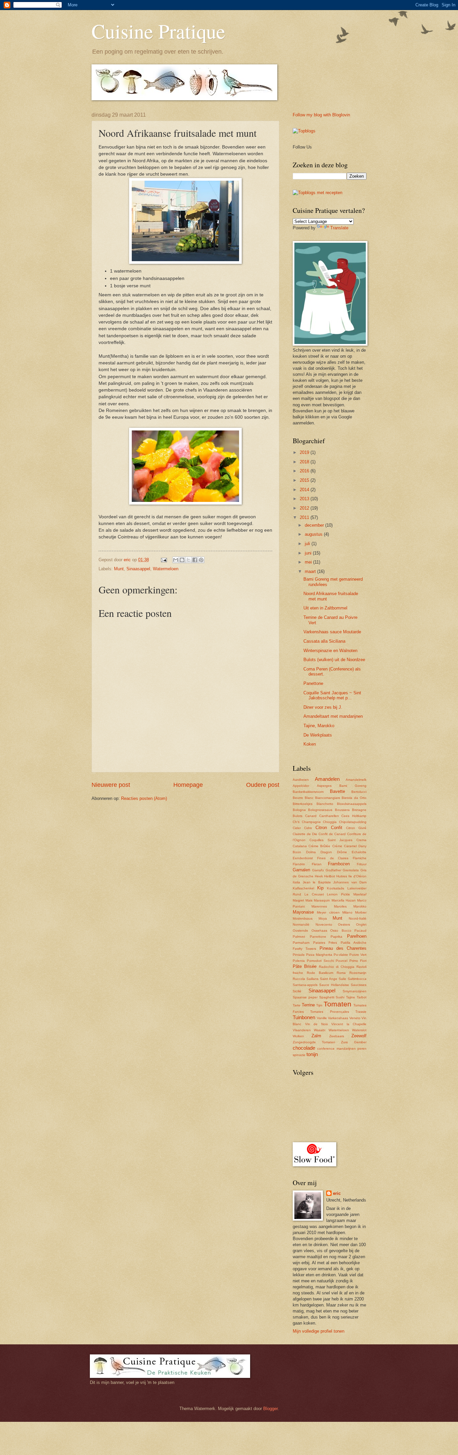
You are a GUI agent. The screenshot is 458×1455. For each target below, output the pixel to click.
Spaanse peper (305, 997)
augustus (314, 534)
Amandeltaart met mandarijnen (333, 716)
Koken (309, 744)
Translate (339, 227)
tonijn (312, 1054)
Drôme (342, 852)
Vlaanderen (302, 1030)
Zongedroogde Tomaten (314, 1042)
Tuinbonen (304, 1017)
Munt (119, 568)
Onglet (361, 924)
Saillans (312, 979)
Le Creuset (314, 894)
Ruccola (299, 979)
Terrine (308, 1004)
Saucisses (358, 985)
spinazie (299, 1055)
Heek (319, 876)
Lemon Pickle (338, 894)
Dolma (311, 852)
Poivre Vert (357, 954)
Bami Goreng (352, 786)
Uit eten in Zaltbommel (325, 607)
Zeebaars (336, 1036)
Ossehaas (319, 930)
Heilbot (329, 876)
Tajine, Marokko (318, 725)
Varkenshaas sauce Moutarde (332, 631)
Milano (347, 912)
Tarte (296, 1005)
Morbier (360, 912)
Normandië (301, 924)
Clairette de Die (305, 834)
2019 (305, 452)
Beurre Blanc (303, 798)
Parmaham (301, 942)
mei (309, 562)
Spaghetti (326, 997)
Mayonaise (303, 912)
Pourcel (341, 961)
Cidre (308, 828)
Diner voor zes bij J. (322, 707)
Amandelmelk (356, 779)
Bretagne (359, 810)
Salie (342, 979)
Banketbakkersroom (308, 792)
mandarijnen (346, 1048)
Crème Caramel (344, 846)
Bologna (299, 810)
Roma (341, 973)
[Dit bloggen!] (182, 560)
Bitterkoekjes (302, 804)
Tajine (350, 997)
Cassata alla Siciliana (324, 641)
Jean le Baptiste (317, 882)
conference (326, 1048)
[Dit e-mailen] (175, 560)
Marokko (359, 906)
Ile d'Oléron (357, 876)
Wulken (298, 1036)
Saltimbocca (357, 979)
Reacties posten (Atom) (144, 798)
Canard (311, 816)
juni (309, 553)
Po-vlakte (341, 954)
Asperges (324, 786)
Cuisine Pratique (158, 30)
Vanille (322, 1018)
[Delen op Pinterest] (201, 560)
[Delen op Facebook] (194, 560)
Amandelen (327, 779)
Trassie (360, 1011)
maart (311, 571)
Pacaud (360, 930)
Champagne (311, 822)
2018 (305, 461)
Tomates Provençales (329, 1011)
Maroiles (340, 906)
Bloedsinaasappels (351, 804)
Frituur (361, 864)
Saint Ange (328, 979)
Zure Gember (353, 1042)
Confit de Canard (332, 834)
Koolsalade (335, 888)
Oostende (300, 930)
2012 (305, 508)
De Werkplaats (317, 735)
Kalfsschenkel (303, 888)
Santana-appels (305, 985)
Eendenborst (303, 858)
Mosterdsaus (302, 918)
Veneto (354, 1018)
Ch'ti (296, 822)
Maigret (298, 900)
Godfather (333, 870)
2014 (305, 489)
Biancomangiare (327, 798)
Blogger (270, 1408)
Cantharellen (329, 816)
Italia (296, 882)
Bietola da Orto (354, 798)
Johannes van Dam (349, 882)
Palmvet (299, 936)
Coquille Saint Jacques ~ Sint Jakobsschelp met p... (332, 695)
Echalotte (359, 852)
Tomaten (337, 1004)
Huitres (341, 876)
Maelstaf (359, 894)
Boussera (342, 810)
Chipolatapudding (352, 822)
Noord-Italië (357, 918)
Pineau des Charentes (343, 948)
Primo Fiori (357, 961)
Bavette (337, 791)
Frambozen (339, 863)
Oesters (344, 924)
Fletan (317, 864)
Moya (323, 918)
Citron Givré (356, 828)
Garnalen (301, 869)
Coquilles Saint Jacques (331, 840)
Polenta (299, 961)
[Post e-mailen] (163, 559)
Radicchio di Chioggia (336, 967)
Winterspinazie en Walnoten (330, 650)
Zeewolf (358, 1035)
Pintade (299, 954)
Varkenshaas (338, 1018)
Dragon (326, 852)
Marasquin (322, 900)
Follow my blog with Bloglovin (321, 114)
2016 (305, 470)
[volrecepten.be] (304, 130)
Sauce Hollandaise (334, 985)
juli (308, 543)
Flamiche (359, 858)
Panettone (313, 683)
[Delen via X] (188, 560)
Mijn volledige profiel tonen (318, 1331)
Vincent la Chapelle (348, 1024)
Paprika (336, 936)
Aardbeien (301, 779)
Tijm (319, 1005)
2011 (305, 517)
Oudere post (262, 784)
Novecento (324, 924)
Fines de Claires (333, 858)
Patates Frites (325, 942)
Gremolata (351, 870)
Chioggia (330, 822)
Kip (320, 887)
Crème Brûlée (319, 846)
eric (337, 1193)
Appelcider (301, 786)
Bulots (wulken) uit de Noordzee (334, 659)
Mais (308, 900)
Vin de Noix (316, 1024)
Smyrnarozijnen (354, 991)
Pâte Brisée (305, 966)
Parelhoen (356, 936)
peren (361, 1048)
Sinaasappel (138, 568)
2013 (305, 498)
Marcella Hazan (344, 900)
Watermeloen (165, 568)
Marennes (319, 906)
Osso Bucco (340, 930)
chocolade (304, 1048)
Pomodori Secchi (320, 961)
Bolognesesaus (320, 810)
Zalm (316, 1035)
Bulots (297, 816)
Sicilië (297, 991)
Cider (297, 828)
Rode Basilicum (320, 973)
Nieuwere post (111, 784)
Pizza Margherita (319, 954)
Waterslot (359, 1030)
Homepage (188, 784)
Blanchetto (325, 804)
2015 (305, 480)
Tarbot (361, 997)
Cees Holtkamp (353, 816)
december (315, 525)
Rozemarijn (357, 973)
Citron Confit (329, 827)
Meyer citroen (328, 912)
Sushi (340, 997)
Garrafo (318, 870)
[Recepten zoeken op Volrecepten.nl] (317, 192)
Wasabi (319, 1030)
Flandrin (299, 864)
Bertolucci (358, 792)
